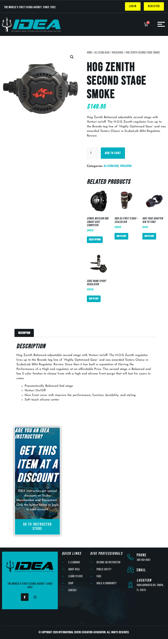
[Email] (130, 570)
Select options (95, 239)
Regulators (117, 53)
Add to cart (113, 153)
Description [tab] (24, 333)
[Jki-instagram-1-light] (35, 597)
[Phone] (130, 557)
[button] (72, 57)
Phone (141, 555)
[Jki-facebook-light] (25, 597)
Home (89, 53)
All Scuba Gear (101, 53)
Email (141, 570)
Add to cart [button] (121, 236)
